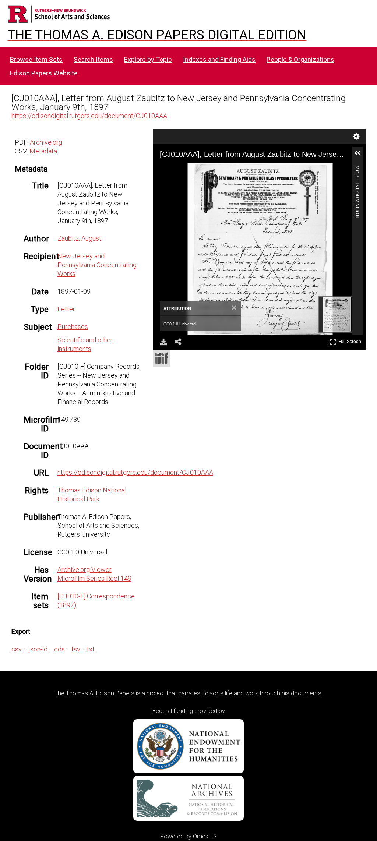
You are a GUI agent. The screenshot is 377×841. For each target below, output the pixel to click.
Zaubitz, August (79, 238)
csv (16, 649)
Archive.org (46, 142)
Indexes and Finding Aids (219, 59)
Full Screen (350, 340)
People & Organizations (300, 59)
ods (59, 649)
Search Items (93, 59)
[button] (360, 156)
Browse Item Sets (36, 59)
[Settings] (356, 136)
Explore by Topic (148, 59)
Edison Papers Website (44, 73)
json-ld (37, 649)
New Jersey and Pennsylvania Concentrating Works (97, 265)
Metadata (43, 151)
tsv (75, 649)
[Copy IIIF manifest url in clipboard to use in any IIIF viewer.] (161, 358)
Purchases (72, 327)
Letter (66, 309)
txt (91, 649)
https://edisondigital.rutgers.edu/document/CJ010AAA (89, 116)
